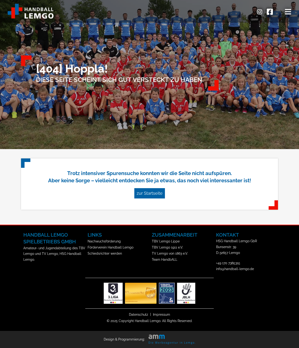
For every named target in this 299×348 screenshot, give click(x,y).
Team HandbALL (164, 259)
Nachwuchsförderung (104, 241)
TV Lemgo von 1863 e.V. (170, 253)
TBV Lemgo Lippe (166, 241)
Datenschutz (138, 314)
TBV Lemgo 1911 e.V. (167, 247)
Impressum (161, 314)
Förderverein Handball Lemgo (110, 247)
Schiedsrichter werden (105, 253)
